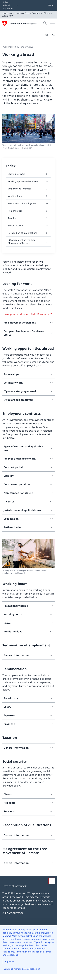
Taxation (12, 218)
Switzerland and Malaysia (23, 23)
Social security (15, 225)
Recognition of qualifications (22, 232)
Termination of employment (22, 203)
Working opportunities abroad (23, 181)
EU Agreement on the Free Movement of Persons (21, 241)
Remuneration (15, 210)
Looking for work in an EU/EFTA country (25, 314)
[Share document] (53, 34)
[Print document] (46, 34)
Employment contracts (19, 188)
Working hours (15, 196)
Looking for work (16, 173)
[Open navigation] (52, 23)
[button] (51, 881)
